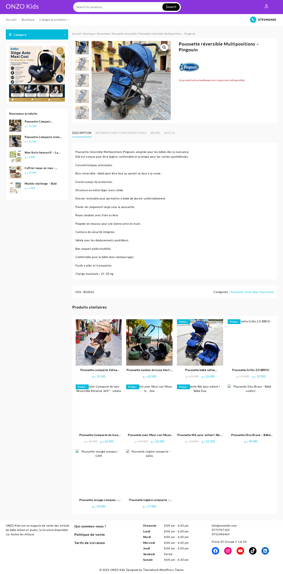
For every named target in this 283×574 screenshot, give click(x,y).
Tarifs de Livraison (89, 543)
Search (171, 7)
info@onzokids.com (224, 525)
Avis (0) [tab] (169, 132)
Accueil (76, 33)
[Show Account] (266, 7)
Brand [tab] (155, 132)
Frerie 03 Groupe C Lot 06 (229, 541)
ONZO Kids (22, 6)
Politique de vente (89, 534)
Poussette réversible (124, 33)
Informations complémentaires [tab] (121, 132)
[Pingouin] (189, 67)
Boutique (89, 33)
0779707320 (221, 530)
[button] (164, 47)
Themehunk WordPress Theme (163, 570)
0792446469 (267, 19)
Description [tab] (82, 132)
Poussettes (103, 33)
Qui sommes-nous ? (90, 526)
